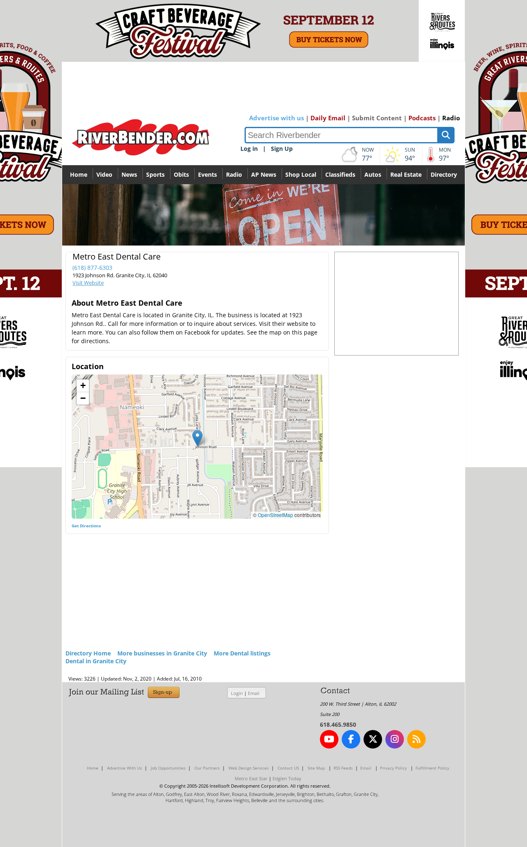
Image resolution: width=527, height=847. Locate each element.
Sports (155, 174)
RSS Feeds (343, 768)
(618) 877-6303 (92, 267)
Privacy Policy (393, 768)
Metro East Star (251, 778)
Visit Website (88, 282)
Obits (181, 174)
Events (207, 174)
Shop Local (300, 174)
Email (253, 693)
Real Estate (406, 174)
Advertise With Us (124, 768)
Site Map (316, 768)
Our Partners (207, 768)
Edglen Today (287, 778)
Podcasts (422, 118)
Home (78, 174)
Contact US (288, 768)
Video (104, 174)
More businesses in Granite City (162, 653)
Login (237, 693)
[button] (197, 438)
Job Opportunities (168, 768)
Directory (444, 174)
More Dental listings (242, 653)
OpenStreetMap (275, 514)
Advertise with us (276, 118)
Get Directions (86, 526)
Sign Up (282, 148)
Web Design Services (249, 768)
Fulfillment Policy (432, 768)
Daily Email (327, 118)
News (129, 174)
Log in (249, 148)
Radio (451, 118)
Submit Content (377, 118)
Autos (372, 174)
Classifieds (340, 174)
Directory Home (88, 653)
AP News (263, 174)
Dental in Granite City (95, 661)
